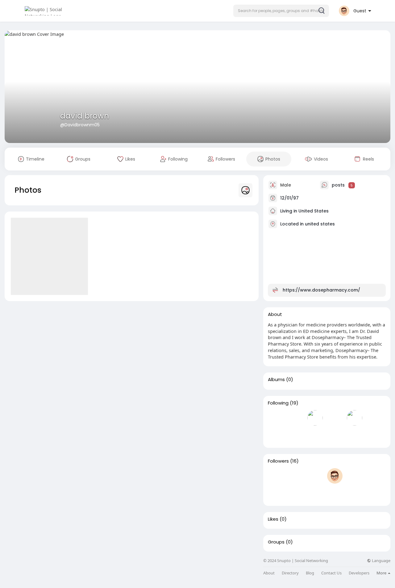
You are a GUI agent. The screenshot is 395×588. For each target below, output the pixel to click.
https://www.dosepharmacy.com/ (321, 290)
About (269, 573)
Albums (276, 379)
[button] (281, 11)
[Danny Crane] (275, 493)
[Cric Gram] (295, 435)
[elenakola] (354, 418)
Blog (310, 573)
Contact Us (331, 573)
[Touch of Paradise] (354, 476)
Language (380, 561)
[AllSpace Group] (275, 435)
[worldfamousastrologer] (335, 418)
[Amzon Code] (315, 493)
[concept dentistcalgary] (335, 476)
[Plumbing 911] (295, 476)
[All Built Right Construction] (374, 476)
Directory (290, 573)
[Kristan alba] (315, 418)
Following (278, 403)
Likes (273, 519)
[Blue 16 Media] (275, 476)
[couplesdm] (374, 418)
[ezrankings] (295, 493)
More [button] (381, 573)
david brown (84, 116)
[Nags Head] (295, 418)
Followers (278, 461)
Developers (359, 573)
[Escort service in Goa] (315, 476)
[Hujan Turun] (275, 418)
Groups (276, 542)
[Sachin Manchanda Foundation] (315, 435)
